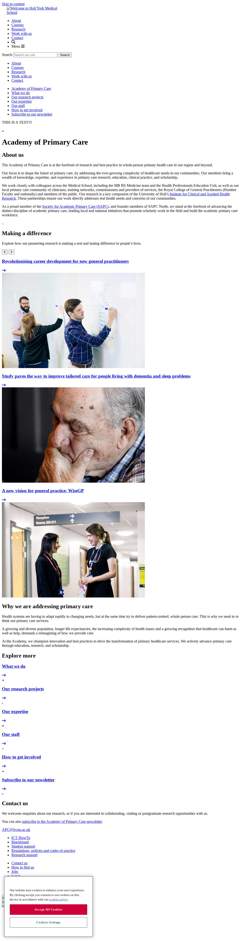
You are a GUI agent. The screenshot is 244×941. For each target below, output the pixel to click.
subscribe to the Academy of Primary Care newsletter (62, 822)
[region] (48, 906)
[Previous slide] (5, 251)
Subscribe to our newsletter (31, 114)
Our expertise (21, 101)
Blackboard (20, 842)
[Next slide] (11, 251)
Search (7, 55)
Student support (23, 846)
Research (18, 29)
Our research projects (27, 97)
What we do (20, 93)
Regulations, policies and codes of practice (43, 851)
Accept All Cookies (48, 909)
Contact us (19, 863)
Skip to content (13, 4)
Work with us (21, 33)
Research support (24, 855)
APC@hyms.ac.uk (16, 830)
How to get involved (26, 110)
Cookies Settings (48, 922)
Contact (17, 38)
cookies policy (58, 899)
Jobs (14, 872)
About (16, 21)
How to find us (22, 867)
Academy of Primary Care (31, 88)
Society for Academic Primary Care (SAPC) (75, 206)
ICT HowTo (20, 838)
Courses (17, 25)
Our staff (18, 106)
